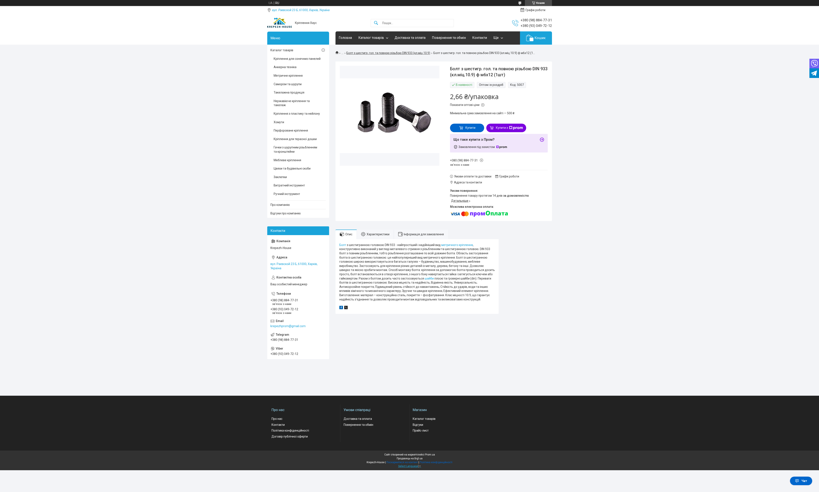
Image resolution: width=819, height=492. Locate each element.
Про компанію (280, 204)
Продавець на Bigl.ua (410, 458)
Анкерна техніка (285, 67)
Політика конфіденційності (290, 430)
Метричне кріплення (288, 75)
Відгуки (418, 424)
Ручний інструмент (287, 194)
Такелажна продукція (289, 92)
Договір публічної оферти (290, 436)
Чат (804, 481)
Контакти (479, 38)
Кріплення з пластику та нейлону (297, 113)
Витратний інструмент (289, 185)
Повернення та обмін (449, 38)
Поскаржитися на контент (402, 462)
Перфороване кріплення (291, 130)
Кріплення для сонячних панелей (297, 58)
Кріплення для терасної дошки (295, 139)
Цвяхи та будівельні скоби (292, 168)
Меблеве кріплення (287, 160)
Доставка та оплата (410, 38)
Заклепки (280, 177)
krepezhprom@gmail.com (288, 326)
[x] (346, 308)
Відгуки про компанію (285, 213)
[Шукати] (376, 23)
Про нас (277, 418)
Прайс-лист (421, 430)
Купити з (502, 127)
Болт (342, 245)
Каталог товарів (371, 38)
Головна (345, 38)
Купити (470, 127)
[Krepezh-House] (279, 23)
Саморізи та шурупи (288, 84)
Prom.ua (430, 454)
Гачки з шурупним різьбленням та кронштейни (295, 149)
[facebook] (341, 308)
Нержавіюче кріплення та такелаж (292, 103)
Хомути (279, 122)
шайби (429, 278)
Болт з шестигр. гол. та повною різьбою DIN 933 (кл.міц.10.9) (388, 53)
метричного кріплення (457, 245)
